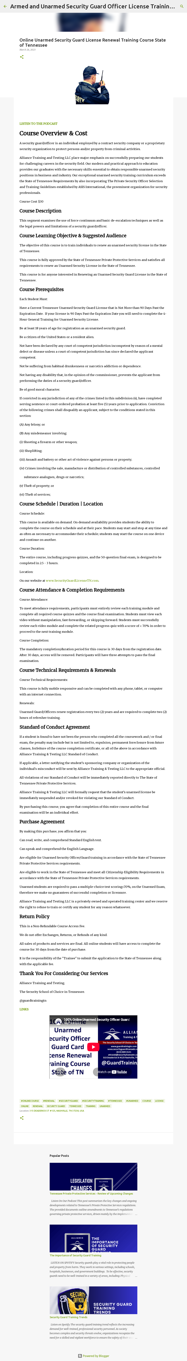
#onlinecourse (30, 1101)
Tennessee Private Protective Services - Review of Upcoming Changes (91, 1193)
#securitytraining (93, 1101)
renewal (38, 1106)
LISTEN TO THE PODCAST (39, 123)
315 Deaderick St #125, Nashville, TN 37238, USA (57, 1111)
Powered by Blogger (95, 1356)
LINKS (24, 1009)
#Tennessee (115, 1101)
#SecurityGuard (68, 1101)
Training (91, 1106)
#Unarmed (132, 1101)
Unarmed (105, 1106)
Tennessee (75, 1106)
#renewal (49, 1101)
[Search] (182, 6)
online (25, 1106)
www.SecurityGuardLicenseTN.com (72, 580)
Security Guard (56, 1106)
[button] (22, 57)
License (159, 1101)
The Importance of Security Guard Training (75, 1255)
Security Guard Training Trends (68, 1317)
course (146, 1101)
